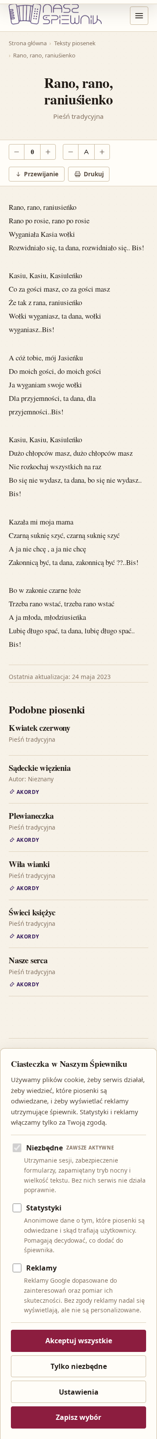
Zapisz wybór (78, 1417)
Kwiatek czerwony (39, 727)
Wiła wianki (29, 864)
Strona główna (28, 43)
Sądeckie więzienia (40, 767)
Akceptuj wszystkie (78, 1340)
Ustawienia (79, 1392)
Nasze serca (28, 960)
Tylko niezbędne (79, 1366)
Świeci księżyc (32, 912)
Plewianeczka (31, 815)
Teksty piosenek (75, 43)
